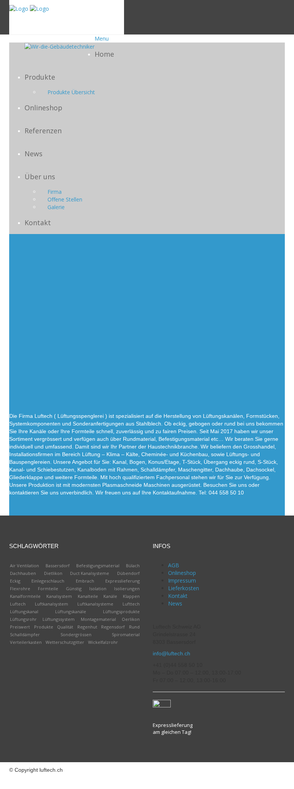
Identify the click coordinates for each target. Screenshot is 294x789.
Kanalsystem (59, 596)
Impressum (182, 580)
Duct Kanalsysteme (89, 573)
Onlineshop (43, 107)
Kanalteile (88, 596)
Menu (102, 38)
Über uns (39, 176)
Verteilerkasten (26, 642)
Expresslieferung (122, 581)
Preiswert (20, 627)
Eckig (15, 581)
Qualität (65, 627)
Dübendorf (128, 573)
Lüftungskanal (24, 611)
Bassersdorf (58, 565)
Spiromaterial (126, 634)
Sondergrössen (75, 634)
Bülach (133, 565)
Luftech (18, 604)
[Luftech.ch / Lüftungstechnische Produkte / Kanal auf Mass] (18, 8)
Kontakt (37, 222)
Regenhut (87, 627)
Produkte (39, 77)
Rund (134, 627)
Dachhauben (23, 573)
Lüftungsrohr (23, 619)
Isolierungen (127, 588)
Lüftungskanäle (70, 611)
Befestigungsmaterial (97, 565)
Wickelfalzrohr (103, 642)
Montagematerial (98, 619)
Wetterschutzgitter (65, 642)
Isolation (97, 588)
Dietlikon (53, 573)
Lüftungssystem (58, 619)
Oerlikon (131, 619)
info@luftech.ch (171, 653)
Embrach (85, 581)
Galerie (56, 207)
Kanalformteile (25, 596)
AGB (173, 565)
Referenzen (43, 130)
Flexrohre (20, 588)
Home (104, 54)
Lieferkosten (183, 588)
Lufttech (131, 604)
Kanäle (110, 596)
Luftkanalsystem (51, 604)
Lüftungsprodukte (121, 611)
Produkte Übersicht (71, 92)
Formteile (48, 588)
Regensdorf (113, 627)
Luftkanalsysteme (95, 604)
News (33, 153)
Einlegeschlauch (47, 581)
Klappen (131, 596)
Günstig (74, 588)
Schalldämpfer (25, 634)
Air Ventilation (24, 565)
